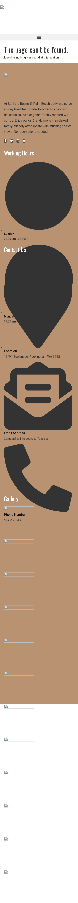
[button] (39, 37)
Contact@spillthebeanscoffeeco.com (27, 438)
